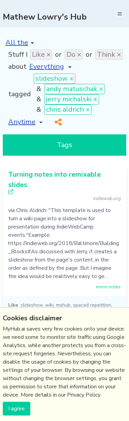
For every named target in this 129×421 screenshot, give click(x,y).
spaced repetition (92, 305)
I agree (16, 408)
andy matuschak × (74, 88)
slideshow (32, 305)
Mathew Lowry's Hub (45, 16)
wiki (49, 305)
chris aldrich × (68, 109)
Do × (73, 54)
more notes (108, 287)
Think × (109, 54)
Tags (64, 144)
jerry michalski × (71, 99)
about (17, 66)
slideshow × (54, 78)
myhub (63, 305)
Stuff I (18, 54)
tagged (19, 94)
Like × (41, 54)
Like (13, 305)
